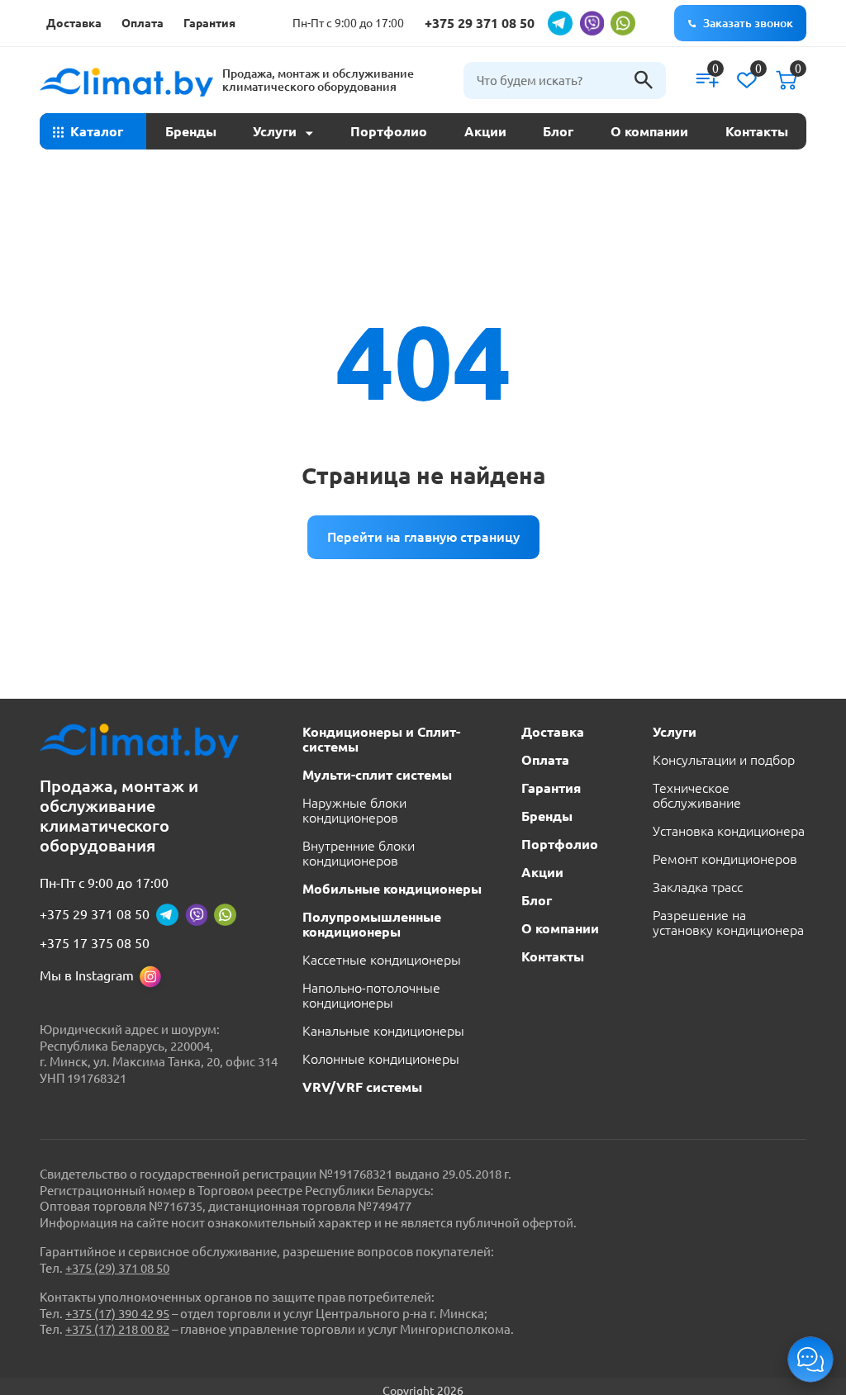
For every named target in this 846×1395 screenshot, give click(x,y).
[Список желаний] (747, 80)
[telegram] (560, 23)
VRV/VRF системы (362, 1086)
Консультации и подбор (724, 759)
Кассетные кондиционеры (381, 959)
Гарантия (209, 23)
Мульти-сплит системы (377, 774)
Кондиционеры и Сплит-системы (381, 739)
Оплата (142, 23)
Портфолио (388, 131)
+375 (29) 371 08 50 (117, 1268)
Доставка (74, 23)
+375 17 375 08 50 (95, 943)
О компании (649, 131)
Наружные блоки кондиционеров (354, 810)
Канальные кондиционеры (383, 1030)
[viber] (591, 23)
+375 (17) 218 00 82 (117, 1329)
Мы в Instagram (87, 975)
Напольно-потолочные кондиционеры (371, 995)
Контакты (756, 131)
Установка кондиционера (729, 830)
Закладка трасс (698, 887)
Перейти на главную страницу (423, 536)
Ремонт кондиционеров (725, 859)
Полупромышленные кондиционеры (371, 924)
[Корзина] (786, 80)
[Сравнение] (707, 80)
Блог (558, 131)
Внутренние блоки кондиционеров (358, 853)
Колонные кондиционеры (380, 1058)
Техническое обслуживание (697, 795)
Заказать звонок (748, 23)
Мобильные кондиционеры (392, 888)
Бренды (190, 131)
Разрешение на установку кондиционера (728, 922)
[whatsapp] (623, 23)
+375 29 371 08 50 (480, 23)
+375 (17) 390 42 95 (117, 1314)
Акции (485, 131)
